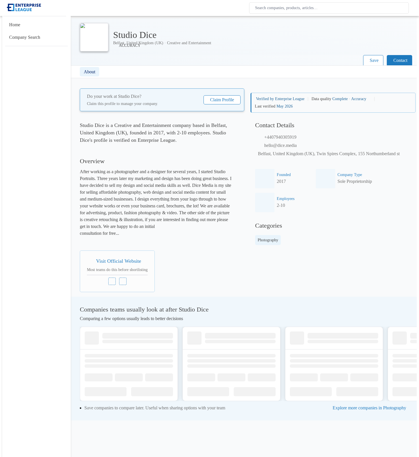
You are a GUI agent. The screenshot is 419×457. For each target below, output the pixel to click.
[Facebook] (123, 281)
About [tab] (89, 71)
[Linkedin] (112, 281)
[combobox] (330, 8)
